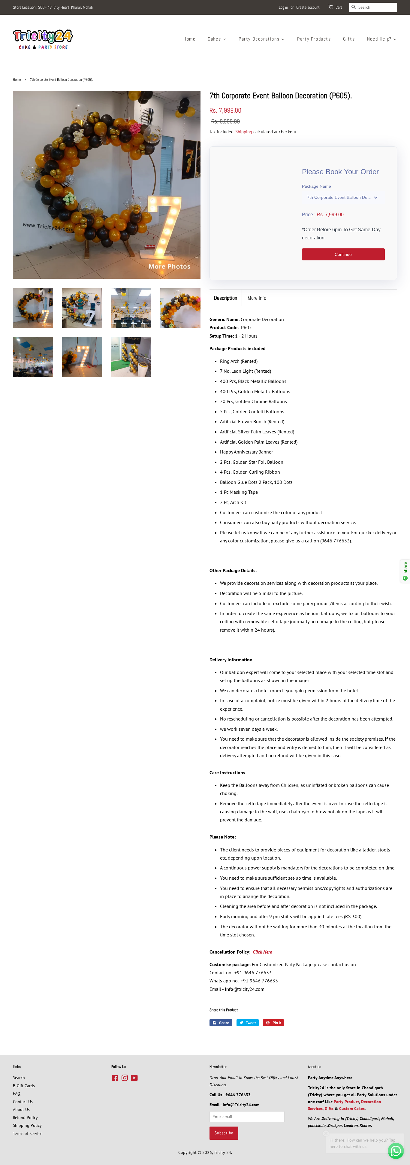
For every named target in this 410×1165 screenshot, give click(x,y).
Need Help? (380, 39)
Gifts (349, 39)
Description (225, 297)
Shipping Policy (27, 1125)
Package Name (316, 186)
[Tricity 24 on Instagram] (124, 1079)
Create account (308, 7)
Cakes (215, 39)
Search (19, 1077)
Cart (339, 7)
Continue (343, 254)
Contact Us (23, 1101)
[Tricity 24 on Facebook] (114, 1079)
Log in (283, 7)
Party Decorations (260, 39)
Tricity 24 (222, 1152)
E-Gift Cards (24, 1085)
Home (189, 39)
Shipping (243, 132)
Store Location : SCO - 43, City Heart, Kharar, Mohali (53, 7)
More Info (257, 297)
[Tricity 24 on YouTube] (134, 1079)
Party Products (314, 39)
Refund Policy (25, 1117)
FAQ (16, 1093)
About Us (21, 1109)
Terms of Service (27, 1133)
